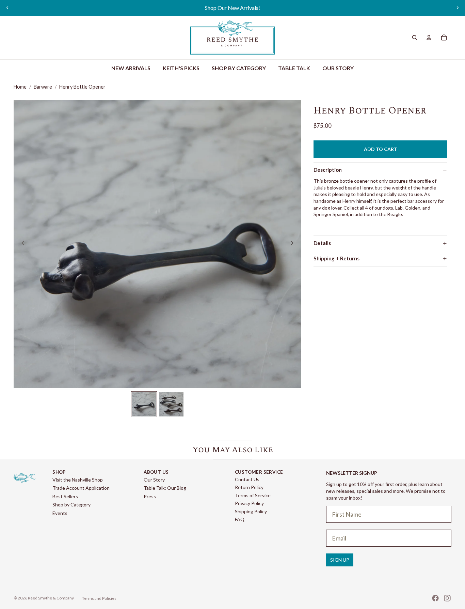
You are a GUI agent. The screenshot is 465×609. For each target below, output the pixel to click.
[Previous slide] (7, 7)
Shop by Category (71, 504)
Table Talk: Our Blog (165, 488)
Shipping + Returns (336, 258)
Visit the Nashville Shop (77, 480)
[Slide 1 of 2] (144, 404)
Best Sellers (65, 496)
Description (328, 170)
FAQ (239, 519)
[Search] (414, 37)
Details (322, 243)
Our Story (154, 480)
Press (150, 496)
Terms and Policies (99, 598)
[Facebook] (435, 598)
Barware (43, 87)
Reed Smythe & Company (51, 597)
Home (20, 87)
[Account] (428, 37)
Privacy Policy (249, 503)
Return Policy (249, 487)
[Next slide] (457, 7)
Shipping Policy (251, 511)
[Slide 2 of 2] (171, 404)
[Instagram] (447, 598)
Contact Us (247, 479)
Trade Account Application (81, 488)
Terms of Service (253, 495)
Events (59, 513)
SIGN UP (339, 560)
